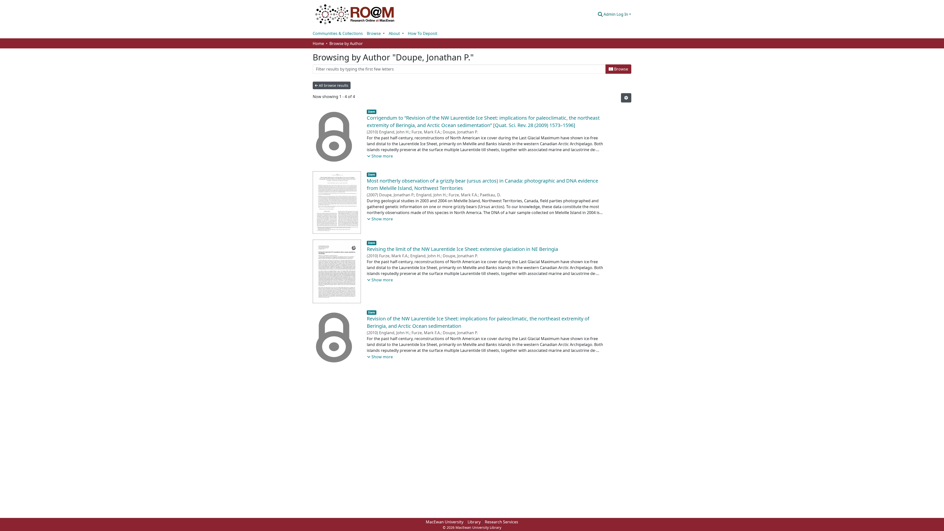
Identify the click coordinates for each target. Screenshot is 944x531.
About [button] (395, 33)
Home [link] (318, 43)
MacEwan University (444, 522)
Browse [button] (374, 33)
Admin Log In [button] (616, 14)
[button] (355, 14)
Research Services (501, 522)
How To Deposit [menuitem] (422, 33)
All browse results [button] (333, 85)
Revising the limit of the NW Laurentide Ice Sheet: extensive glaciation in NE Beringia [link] (462, 249)
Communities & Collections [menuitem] (338, 33)
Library (474, 522)
